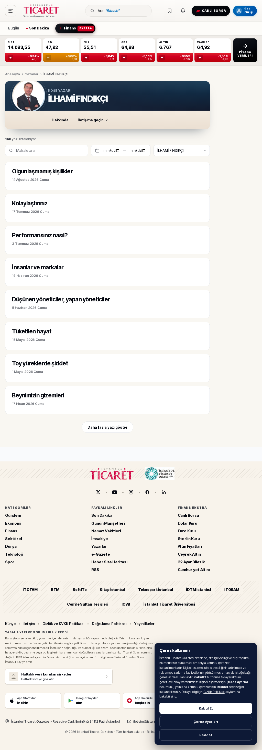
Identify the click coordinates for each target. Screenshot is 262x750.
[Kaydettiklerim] (169, 10)
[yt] (115, 492)
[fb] (147, 492)
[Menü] (10, 10)
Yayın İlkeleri (144, 623)
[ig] (131, 492)
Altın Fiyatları (190, 546)
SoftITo (79, 590)
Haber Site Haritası (109, 561)
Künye (10, 623)
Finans (11, 531)
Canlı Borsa (188, 515)
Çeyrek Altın (189, 554)
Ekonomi (13, 523)
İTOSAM (231, 590)
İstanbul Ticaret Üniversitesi (169, 604)
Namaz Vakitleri (106, 531)
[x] (98, 492)
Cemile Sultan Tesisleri (87, 604)
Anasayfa (12, 74)
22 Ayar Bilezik (191, 561)
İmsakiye (99, 538)
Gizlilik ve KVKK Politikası (63, 623)
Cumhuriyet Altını (194, 569)
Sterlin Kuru (189, 538)
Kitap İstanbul (112, 590)
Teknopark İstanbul (155, 590)
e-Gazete (100, 554)
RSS (95, 569)
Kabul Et (206, 708)
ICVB (126, 604)
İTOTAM (30, 590)
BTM (55, 590)
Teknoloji (14, 554)
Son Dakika (101, 515)
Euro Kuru (187, 531)
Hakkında (60, 120)
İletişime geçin (91, 120)
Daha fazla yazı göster (107, 427)
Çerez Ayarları (205, 722)
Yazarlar (31, 74)
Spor (9, 561)
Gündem (13, 515)
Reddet (205, 735)
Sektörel (13, 538)
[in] (164, 492)
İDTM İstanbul (198, 590)
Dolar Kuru (187, 523)
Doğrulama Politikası (109, 623)
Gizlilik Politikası (214, 692)
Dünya (11, 546)
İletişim (29, 623)
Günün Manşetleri (108, 523)
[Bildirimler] (183, 10)
